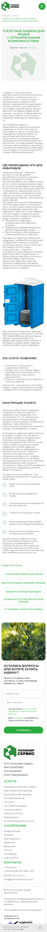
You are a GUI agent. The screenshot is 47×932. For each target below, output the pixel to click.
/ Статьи (15, 15)
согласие (18, 718)
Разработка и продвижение (12, 917)
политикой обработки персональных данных (22, 711)
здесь (21, 929)
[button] (20, 854)
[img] (11, 6)
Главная (6, 15)
